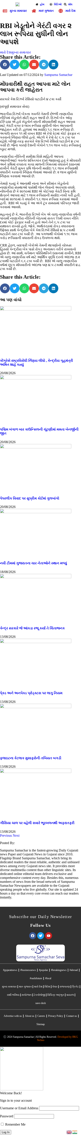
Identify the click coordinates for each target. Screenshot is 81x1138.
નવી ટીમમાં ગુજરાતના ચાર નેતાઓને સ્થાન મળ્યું (33, 563)
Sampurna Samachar (58, 75)
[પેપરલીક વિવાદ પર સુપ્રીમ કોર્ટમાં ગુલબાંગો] (35, 447)
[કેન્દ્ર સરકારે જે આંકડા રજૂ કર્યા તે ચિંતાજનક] (35, 577)
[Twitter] (40, 935)
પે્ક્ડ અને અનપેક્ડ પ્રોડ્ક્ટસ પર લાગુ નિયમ (31, 693)
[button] (5, 64)
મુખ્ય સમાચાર (21, 52)
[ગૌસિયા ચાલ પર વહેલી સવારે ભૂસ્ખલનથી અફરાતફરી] (35, 772)
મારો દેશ (5, 52)
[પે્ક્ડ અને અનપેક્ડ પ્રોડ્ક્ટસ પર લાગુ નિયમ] (35, 642)
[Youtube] (48, 935)
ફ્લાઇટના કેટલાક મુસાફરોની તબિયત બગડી (30, 758)
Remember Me (14, 1124)
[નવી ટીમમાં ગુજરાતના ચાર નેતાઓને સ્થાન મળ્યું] (35, 512)
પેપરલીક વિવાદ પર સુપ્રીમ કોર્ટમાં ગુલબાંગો (29, 498)
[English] (69, 1132)
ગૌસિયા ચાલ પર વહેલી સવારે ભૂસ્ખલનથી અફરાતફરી (37, 823)
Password (6, 1116)
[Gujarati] (75, 1132)
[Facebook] (32, 935)
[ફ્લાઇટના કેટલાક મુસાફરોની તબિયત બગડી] (35, 707)
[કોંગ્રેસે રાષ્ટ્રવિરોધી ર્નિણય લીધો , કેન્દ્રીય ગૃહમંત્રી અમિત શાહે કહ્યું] (35, 309)
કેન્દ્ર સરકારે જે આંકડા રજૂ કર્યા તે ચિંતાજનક (32, 628)
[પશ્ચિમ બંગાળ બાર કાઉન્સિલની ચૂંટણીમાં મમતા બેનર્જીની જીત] (35, 378)
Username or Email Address (19, 1108)
